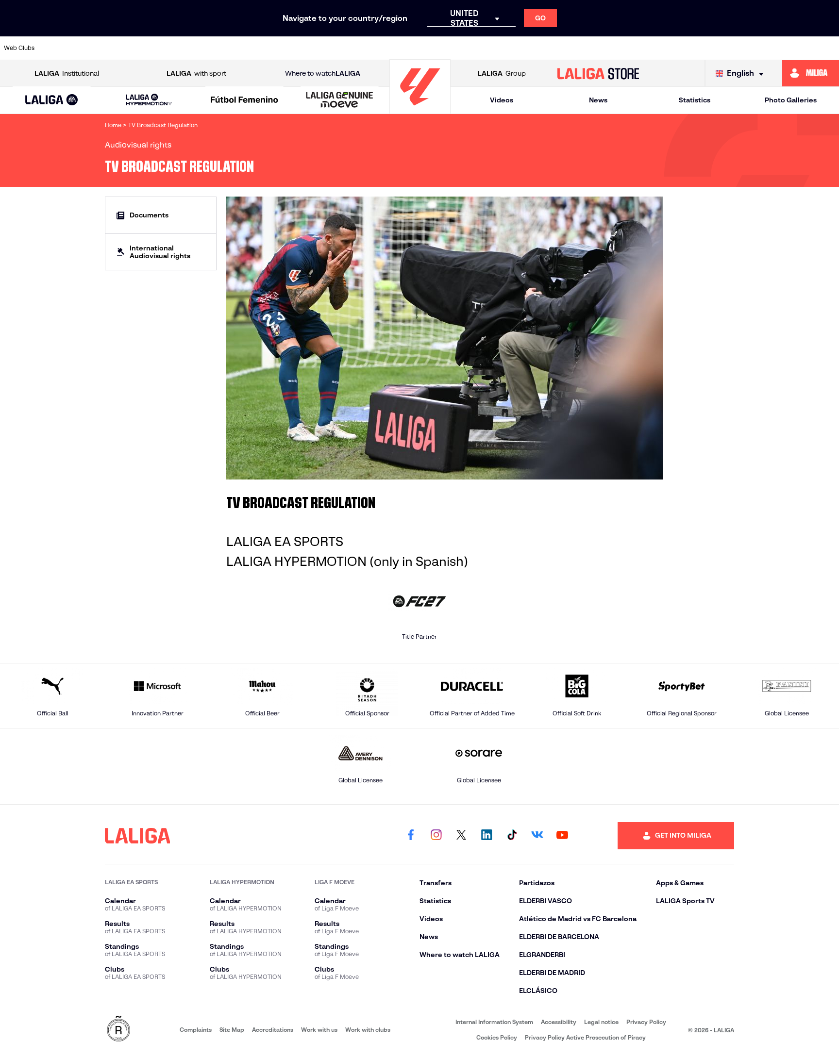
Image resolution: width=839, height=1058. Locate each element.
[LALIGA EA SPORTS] (52, 100)
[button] (52, 100)
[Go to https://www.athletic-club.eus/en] (67, 48)
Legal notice (601, 1022)
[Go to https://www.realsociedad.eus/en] (708, 48)
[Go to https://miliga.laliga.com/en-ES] (810, 73)
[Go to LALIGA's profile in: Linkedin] (486, 835)
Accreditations (272, 1029)
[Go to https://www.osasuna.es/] (147, 48)
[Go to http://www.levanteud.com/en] (387, 48)
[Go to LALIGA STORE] (598, 73)
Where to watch (322, 73)
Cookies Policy (496, 1037)
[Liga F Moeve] (244, 100)
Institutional (66, 73)
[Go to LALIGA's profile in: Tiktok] (511, 835)
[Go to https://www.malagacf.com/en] (427, 48)
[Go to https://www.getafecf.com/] (347, 48)
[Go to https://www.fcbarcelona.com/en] (307, 48)
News (598, 100)
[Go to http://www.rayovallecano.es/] (507, 48)
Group (502, 73)
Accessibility (558, 1022)
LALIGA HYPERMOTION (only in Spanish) (347, 561)
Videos (501, 100)
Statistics (694, 100)
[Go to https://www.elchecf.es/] (267, 48)
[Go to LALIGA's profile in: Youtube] (562, 835)
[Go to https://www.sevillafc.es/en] (747, 48)
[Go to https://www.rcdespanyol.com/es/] (587, 48)
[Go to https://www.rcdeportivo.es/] (547, 48)
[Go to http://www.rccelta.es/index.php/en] (187, 48)
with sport (196, 73)
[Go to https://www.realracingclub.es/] (467, 48)
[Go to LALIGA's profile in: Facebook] (411, 835)
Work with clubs (367, 1029)
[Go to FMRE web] (118, 1029)
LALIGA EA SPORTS (284, 541)
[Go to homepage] (420, 109)
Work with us (319, 1029)
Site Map (231, 1029)
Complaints (196, 1029)
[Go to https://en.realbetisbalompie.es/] (628, 48)
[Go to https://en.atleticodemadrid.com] (107, 48)
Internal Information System (494, 1022)
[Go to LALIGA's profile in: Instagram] (436, 835)
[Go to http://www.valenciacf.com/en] (788, 48)
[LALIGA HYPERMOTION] (149, 100)
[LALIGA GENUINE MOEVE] (340, 100)
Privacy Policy (646, 1022)
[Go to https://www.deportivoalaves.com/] (227, 48)
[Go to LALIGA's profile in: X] (461, 835)
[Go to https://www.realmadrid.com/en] (667, 48)
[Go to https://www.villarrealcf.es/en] (828, 48)
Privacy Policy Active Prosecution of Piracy (585, 1037)
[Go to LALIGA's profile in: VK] (537, 835)
